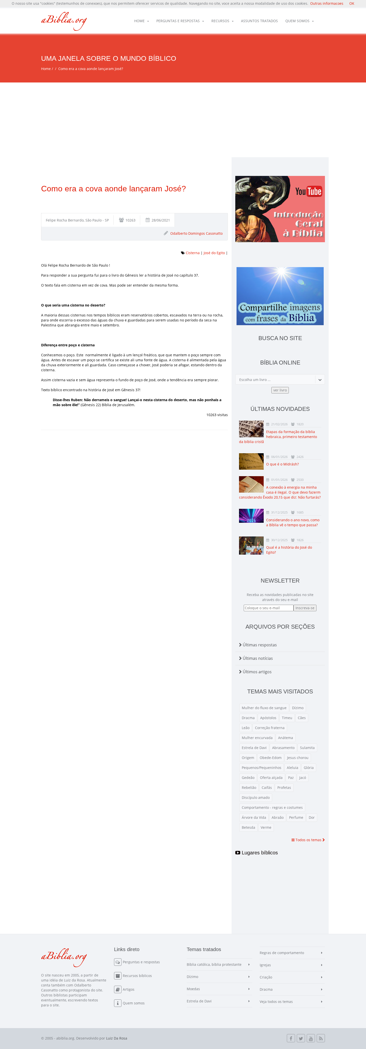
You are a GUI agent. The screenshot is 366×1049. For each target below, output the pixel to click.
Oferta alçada (271, 777)
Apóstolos (268, 717)
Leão (245, 727)
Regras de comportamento (282, 952)
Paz (291, 777)
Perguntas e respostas (178, 20)
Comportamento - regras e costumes (272, 807)
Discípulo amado (256, 797)
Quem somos (297, 20)
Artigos (128, 989)
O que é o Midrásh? (282, 464)
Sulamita (307, 747)
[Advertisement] (183, 120)
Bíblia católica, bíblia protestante (214, 964)
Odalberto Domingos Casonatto (196, 233)
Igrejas (265, 965)
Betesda (248, 827)
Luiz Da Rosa (116, 1038)
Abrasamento (283, 747)
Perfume (296, 817)
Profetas (284, 787)
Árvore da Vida (254, 817)
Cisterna (193, 252)
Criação (266, 977)
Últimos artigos (257, 671)
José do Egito (214, 252)
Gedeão (248, 777)
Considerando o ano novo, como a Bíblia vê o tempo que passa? (292, 522)
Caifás (267, 787)
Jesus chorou (297, 757)
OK (351, 3)
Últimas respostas (259, 645)
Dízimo (298, 707)
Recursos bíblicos (137, 975)
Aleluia (292, 767)
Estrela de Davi (254, 747)
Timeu (287, 717)
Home (139, 20)
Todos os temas (308, 839)
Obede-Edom (271, 757)
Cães (302, 717)
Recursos (220, 20)
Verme (266, 827)
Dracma (248, 717)
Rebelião (249, 787)
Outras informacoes (326, 3)
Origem (248, 757)
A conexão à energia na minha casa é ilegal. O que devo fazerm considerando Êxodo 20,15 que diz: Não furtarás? (280, 492)
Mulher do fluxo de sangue (264, 707)
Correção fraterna (270, 727)
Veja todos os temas (276, 1001)
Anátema (285, 737)
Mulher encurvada (257, 737)
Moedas (193, 988)
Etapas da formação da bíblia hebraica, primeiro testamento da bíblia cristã (278, 436)
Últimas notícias (257, 658)
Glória (309, 767)
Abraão (278, 817)
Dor (312, 817)
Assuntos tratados (259, 20)
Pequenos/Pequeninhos (261, 767)
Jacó (302, 777)
